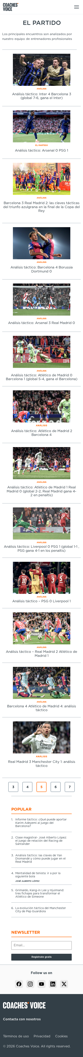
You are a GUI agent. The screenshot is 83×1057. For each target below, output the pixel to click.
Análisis (41, 89)
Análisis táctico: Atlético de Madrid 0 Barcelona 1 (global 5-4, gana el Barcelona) (41, 377)
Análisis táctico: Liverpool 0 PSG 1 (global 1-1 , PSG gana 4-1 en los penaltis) (41, 548)
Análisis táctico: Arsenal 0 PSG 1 (41, 150)
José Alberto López (27, 881)
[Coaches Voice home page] (12, 7)
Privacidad (42, 1036)
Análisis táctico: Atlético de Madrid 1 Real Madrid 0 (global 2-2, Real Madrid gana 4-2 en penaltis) (41, 491)
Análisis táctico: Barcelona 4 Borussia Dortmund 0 (41, 269)
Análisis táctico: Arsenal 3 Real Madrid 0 (41, 323)
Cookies (61, 1036)
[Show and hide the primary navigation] (76, 7)
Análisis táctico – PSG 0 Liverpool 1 (41, 601)
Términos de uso (16, 1036)
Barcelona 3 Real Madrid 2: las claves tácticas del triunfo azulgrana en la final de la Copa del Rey (41, 207)
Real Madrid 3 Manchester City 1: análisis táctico (41, 763)
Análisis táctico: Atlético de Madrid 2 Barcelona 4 (41, 433)
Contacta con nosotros (22, 1019)
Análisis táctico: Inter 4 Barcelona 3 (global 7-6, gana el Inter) (41, 96)
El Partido (41, 145)
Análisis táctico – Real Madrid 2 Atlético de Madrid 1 (41, 653)
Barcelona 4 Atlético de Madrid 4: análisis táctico (41, 708)
